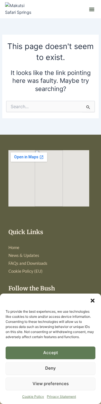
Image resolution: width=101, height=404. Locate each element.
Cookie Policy (33, 396)
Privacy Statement (61, 396)
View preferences (51, 383)
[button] (92, 300)
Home (13, 247)
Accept (50, 352)
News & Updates (23, 255)
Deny (50, 368)
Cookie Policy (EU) (25, 271)
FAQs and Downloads (27, 263)
